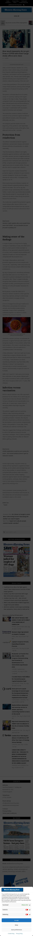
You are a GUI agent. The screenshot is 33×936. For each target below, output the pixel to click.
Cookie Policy (11, 933)
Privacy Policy (19, 933)
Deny (16, 925)
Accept (16, 920)
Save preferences (16, 929)
